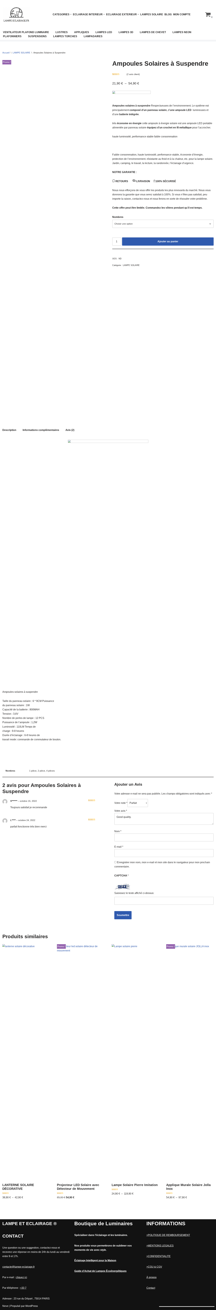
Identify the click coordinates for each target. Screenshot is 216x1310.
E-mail (118, 846)
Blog (168, 14)
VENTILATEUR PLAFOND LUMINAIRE (26, 32)
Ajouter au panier (167, 241)
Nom (117, 831)
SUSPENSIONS (37, 36)
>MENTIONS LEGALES (160, 1245)
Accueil (5, 52)
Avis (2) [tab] (69, 430)
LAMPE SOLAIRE (21, 52)
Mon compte (182, 14)
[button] (70, 14)
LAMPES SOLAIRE (151, 14)
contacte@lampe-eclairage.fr (18, 1266)
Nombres (117, 217)
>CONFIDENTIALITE (158, 1256)
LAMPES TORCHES (65, 36)
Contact (150, 1288)
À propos (151, 1277)
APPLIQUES (81, 32)
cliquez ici (21, 1277)
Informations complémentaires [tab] (41, 430)
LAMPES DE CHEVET (153, 32)
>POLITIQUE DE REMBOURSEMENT (168, 1235)
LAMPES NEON (182, 32)
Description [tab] (9, 430)
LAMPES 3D (126, 32)
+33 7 (23, 1288)
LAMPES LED (104, 32)
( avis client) (133, 74)
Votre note (120, 803)
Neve (5, 1306)
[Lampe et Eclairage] (16, 14)
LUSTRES (62, 32)
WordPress (31, 1306)
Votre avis (120, 810)
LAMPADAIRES (93, 36)
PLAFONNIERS (12, 36)
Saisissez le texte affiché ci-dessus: (134, 893)
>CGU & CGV (154, 1266)
